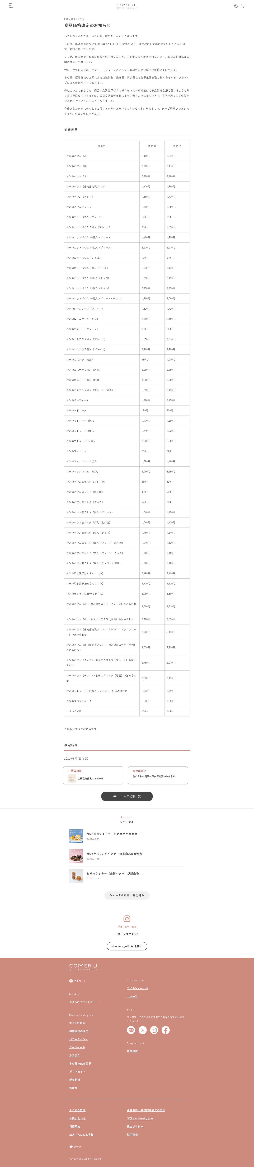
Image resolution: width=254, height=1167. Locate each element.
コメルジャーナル (137, 988)
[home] (83, 970)
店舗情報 (132, 1051)
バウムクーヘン (78, 1039)
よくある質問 (77, 1110)
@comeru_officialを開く (127, 946)
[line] (131, 1030)
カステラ (74, 1055)
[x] (143, 1030)
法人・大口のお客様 (81, 1134)
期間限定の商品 (78, 1031)
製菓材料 (74, 1079)
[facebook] (166, 1030)
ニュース (132, 996)
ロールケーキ (77, 1047)
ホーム (77, 1146)
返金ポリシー (135, 1126)
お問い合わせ (77, 1118)
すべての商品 (77, 1023)
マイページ (80, 981)
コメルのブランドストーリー (86, 1002)
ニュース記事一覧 (129, 796)
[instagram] (154, 1030)
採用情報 (132, 1134)
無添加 (73, 1088)
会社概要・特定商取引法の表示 (146, 1110)
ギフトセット (77, 1071)
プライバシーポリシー (140, 1118)
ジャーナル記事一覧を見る (127, 895)
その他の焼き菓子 (80, 1063)
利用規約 (74, 1126)
